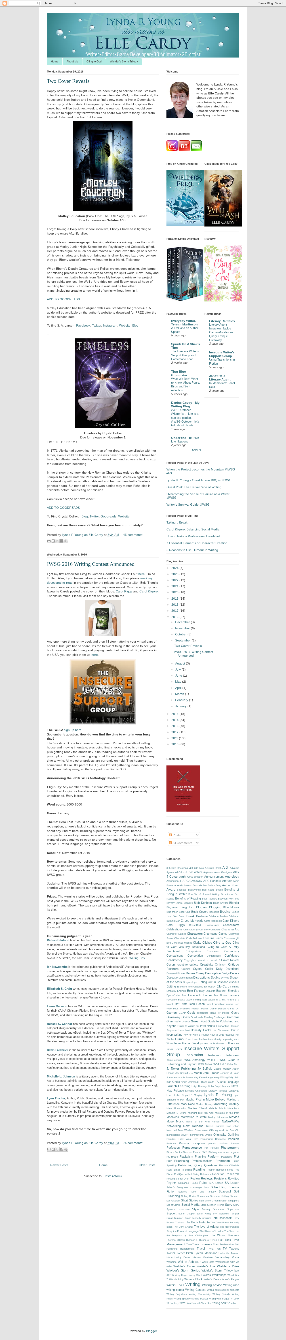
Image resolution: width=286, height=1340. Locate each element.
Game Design (218, 1008)
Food (208, 1004)
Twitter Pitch (184, 1253)
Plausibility (226, 1156)
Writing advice (212, 1285)
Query (198, 1165)
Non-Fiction (233, 1126)
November (183, 628)
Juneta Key (192, 1077)
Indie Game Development (191, 1043)
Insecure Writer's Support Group (222, 354)
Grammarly (173, 1021)
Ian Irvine (193, 1039)
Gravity (186, 1021)
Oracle (208, 1134)
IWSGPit (218, 1064)
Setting (225, 1196)
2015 (175, 714)
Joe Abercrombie (175, 1077)
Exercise (233, 990)
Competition (195, 955)
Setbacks (215, 1196)
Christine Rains (213, 938)
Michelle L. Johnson (61, 1076)
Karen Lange (206, 1077)
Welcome (171, 1262)
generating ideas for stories (213, 1012)
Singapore (233, 1200)
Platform (213, 1156)
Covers (171, 964)
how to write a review (196, 1034)
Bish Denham (203, 902)
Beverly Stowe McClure (179, 903)
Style (195, 1209)
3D (191, 868)
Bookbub (214, 911)
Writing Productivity (200, 1294)
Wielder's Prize (228, 1266)
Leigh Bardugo (199, 1086)
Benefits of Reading (188, 898)
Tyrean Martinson (205, 1253)
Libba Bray (214, 1086)
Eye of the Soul (176, 995)
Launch (171, 1086)
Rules (203, 1182)
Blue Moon (172, 911)
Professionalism (202, 1161)
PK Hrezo (172, 1156)
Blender (234, 902)
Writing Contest (195, 1289)
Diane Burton (186, 977)
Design (225, 973)
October (181, 634)
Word (199, 1275)
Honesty (196, 1030)
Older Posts (147, 1165)
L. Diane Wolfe (206, 1082)
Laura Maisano (57, 1006)
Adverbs (234, 868)
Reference (206, 1174)
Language (233, 1082)
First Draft (180, 1004)
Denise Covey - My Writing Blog (185, 404)
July (178, 669)
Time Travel (193, 1244)
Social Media (190, 1204)
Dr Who (225, 977)
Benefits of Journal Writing (203, 894)
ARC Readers (212, 881)
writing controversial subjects (223, 1290)
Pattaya (235, 1143)
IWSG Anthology (194, 1060)
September (183, 640)
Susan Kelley (203, 1213)
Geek (191, 1012)
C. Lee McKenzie (192, 920)
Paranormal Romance (213, 1139)
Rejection (218, 1174)
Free (236, 1004)
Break (190, 916)
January (181, 706)
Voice (235, 1257)
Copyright (189, 960)
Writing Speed (180, 1298)
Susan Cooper (186, 1213)
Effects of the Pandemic (190, 986)
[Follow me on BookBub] (184, 150)
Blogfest (202, 907)
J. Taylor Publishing (181, 1068)
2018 (175, 604)
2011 (175, 738)
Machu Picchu (194, 1099)
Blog (135, 325)
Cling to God (94, 61)
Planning (200, 1156)
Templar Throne (182, 1218)
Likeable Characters (196, 1090)
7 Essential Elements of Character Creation (196, 543)
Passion (233, 1139)
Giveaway (173, 1017)
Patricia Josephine (192, 1143)
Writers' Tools (175, 1285)
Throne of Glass (208, 1240)
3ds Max (199, 868)
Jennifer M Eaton (229, 1073)
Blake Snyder (220, 903)
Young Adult (219, 1303)
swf (215, 1213)
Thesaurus (192, 1240)
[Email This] (49, 541)
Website (124, 325)
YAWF (182, 1303)
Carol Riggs (124, 591)
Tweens (234, 1248)
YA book (234, 1298)
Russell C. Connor (59, 1024)
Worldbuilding (176, 1279)
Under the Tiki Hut (185, 438)
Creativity (206, 964)
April (178, 688)
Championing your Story (196, 929)
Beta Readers (209, 898)
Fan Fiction (220, 995)
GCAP (182, 1012)
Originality (219, 1134)
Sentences (203, 1196)
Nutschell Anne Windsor (179, 1130)
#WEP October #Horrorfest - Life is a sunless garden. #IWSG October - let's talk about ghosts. (185, 417)
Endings (181, 991)
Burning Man (173, 920)
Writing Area (231, 1285)
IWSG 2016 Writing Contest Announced (91, 564)
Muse (170, 1121)
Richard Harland (58, 940)
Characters (195, 933)
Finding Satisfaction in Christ (209, 999)
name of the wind (197, 1121)
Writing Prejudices (176, 1294)
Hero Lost (184, 1030)
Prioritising (181, 1161)
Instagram (110, 325)
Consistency (174, 960)
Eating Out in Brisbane (213, 982)
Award (170, 889)
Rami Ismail (173, 1169)
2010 (175, 744)
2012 (175, 732)
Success (218, 1209)
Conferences (214, 955)
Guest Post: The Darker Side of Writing (193, 487)
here (141, 574)
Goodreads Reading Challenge (208, 1017)
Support (171, 1213)
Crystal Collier (203, 968)
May (178, 681)
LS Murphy (195, 1095)
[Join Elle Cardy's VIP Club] (196, 150)
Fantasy (234, 995)
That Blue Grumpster (179, 373)
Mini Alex (209, 1112)
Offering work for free (221, 1130)
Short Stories (189, 1200)
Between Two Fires (228, 898)
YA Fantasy (172, 1303)
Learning (184, 1086)
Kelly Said (233, 1077)
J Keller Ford (232, 1064)
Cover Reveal (230, 960)
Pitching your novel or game (223, 1152)
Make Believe (215, 1099)
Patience (171, 1143)
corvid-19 (215, 960)
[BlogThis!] (53, 541)
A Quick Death (213, 868)
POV (169, 1161)
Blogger (151, 1331)
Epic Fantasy (196, 990)
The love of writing (206, 1226)
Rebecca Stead (224, 1169)
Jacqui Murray (222, 1068)
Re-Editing (186, 1169)
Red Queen (180, 1174)
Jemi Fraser (211, 1073)
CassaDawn (212, 925)
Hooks (207, 1030)
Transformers (187, 1248)
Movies (234, 1117)
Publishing (185, 1165)
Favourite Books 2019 (179, 999)
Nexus (209, 1126)
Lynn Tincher (56, 1098)
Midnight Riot (195, 1112)
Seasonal (225, 1191)
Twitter (96, 325)
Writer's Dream (212, 1279)
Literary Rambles (222, 321)
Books (225, 911)
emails (235, 986)
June (179, 675)
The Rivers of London (211, 1231)
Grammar (232, 1017)
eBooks (234, 982)
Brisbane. (234, 916)
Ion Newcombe (57, 966)
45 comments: (133, 534)
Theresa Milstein (175, 1240)
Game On (233, 1008)
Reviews (207, 1178)
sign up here (73, 730)
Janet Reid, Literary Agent (220, 377)
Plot (236, 1156)
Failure (207, 995)
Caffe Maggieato (213, 920)
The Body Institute (197, 1222)
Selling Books (188, 1196)
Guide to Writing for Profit (191, 1026)
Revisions (220, 1178)
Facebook (83, 325)
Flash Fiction (196, 1004)
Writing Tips (137, 958)
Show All (196, 450)
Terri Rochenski (222, 1218)
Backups (182, 889)
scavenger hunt (199, 1187)
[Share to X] (57, 541)
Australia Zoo (200, 885)
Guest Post (199, 1021)
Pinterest (187, 1152)
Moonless (172, 1117)
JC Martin (195, 1073)
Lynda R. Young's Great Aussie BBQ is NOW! (198, 480)
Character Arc (230, 929)
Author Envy (214, 885)
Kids (168, 1082)
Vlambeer (208, 1257)
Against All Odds (175, 872)
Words (207, 1275)
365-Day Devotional (177, 868)
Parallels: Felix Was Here (182, 1139)
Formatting (218, 1004)
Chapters (215, 929)
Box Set (171, 916)
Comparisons (174, 955)
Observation (201, 1130)
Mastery (234, 1104)
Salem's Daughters (177, 1187)
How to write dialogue (222, 1034)
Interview (232, 1055)
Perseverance (192, 1147)
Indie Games (217, 1043)
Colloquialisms (193, 951)
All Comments (182, 843)
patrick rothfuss (218, 1143)
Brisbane (202, 916)
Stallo (203, 1204)
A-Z (225, 868)
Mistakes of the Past (227, 1112)
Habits (211, 1026)
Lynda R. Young (217, 1095)
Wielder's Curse (184, 1266)
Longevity (234, 1090)
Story (228, 1204)
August (180, 663)
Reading (199, 1169)
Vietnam (197, 1257)
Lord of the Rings (177, 1095)
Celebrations (174, 929)
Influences (232, 1043)
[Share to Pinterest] (66, 541)
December (183, 622)
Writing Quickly (221, 1294)
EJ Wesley (210, 986)
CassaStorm (231, 925)
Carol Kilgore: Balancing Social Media (192, 529)
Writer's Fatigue (230, 1279)
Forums (229, 1004)
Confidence (232, 955)
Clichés (207, 942)
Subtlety (206, 1209)
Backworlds (194, 889)
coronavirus (202, 960)
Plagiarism (186, 1156)
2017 (175, 610)
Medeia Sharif (197, 1108)
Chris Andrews (194, 938)
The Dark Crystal (183, 1226)
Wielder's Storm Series (183, 1270)
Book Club (184, 911)
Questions (210, 1165)
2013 (175, 726)
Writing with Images (219, 1298)
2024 (175, 568)
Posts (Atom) (112, 1176)
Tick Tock (224, 1240)
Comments (213, 951)
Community (231, 951)
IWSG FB (212, 1060)
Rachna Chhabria (229, 1165)
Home (54, 61)
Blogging (215, 907)
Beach (219, 889)
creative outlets (187, 964)
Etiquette (210, 991)
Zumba (232, 1303)
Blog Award (172, 907)
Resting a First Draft (177, 1178)
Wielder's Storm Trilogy (124, 61)
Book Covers (199, 911)
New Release (193, 1126)
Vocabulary (222, 1257)
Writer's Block (193, 1279)
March (180, 694)
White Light (208, 1262)
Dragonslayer (190, 982)
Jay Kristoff (181, 1073)
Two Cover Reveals (68, 81)
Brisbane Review (218, 916)
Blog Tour (188, 907)
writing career (175, 1289)
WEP (197, 1262)
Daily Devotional (227, 968)
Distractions (201, 977)
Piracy (196, 1152)
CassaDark (195, 925)
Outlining (233, 1134)
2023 (175, 574)
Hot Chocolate (221, 1030)
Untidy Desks (183, 1257)
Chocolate (179, 938)
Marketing (220, 1104)
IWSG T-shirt (205, 1064)
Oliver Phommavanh (192, 1134)
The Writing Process (224, 1235)
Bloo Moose (231, 907)
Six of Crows (173, 1204)
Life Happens (179, 441)
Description (213, 973)
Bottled (235, 911)
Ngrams (220, 1126)
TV (225, 1248)
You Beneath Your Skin (199, 1303)
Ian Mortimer (206, 1039)
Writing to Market (198, 1298)
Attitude (227, 881)
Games (171, 1012)
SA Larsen (232, 1182)
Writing (192, 1284)
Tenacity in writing (201, 1218)
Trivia (210, 1248)
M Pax (180, 1099)
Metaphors (233, 1108)
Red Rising (193, 1174)
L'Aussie (220, 1082)
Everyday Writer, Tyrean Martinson (184, 322)
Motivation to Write (194, 1117)
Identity (218, 1039)
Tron (218, 1248)
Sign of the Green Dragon (213, 1200)
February (182, 700)
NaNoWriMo (230, 1121)
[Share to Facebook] (61, 541)
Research (232, 1174)
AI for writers (193, 872)
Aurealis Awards (183, 885)
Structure (183, 1209)
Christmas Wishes (182, 942)
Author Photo (230, 885)
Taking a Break (176, 522)
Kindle (176, 1082)
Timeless (206, 1244)
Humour (181, 1039)
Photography (230, 1147)
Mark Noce (188, 1104)
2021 (175, 586)
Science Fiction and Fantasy (197, 1191)
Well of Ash (186, 1261)
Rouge (194, 1183)
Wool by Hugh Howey (184, 1275)
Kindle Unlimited (189, 1082)
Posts (176, 835)
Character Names (176, 933)
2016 (175, 617)
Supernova (233, 1209)
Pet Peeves (211, 1147)
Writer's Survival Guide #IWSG (188, 504)
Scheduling (218, 1187)
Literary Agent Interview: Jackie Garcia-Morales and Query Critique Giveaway (221, 332)
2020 (175, 592)
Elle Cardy (224, 986)
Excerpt (221, 990)
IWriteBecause (174, 1060)
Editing (171, 986)
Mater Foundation (176, 1108)
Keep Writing (221, 1077)
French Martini (199, 1008)
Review (195, 1178)
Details (234, 973)
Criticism (220, 964)
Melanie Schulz (217, 1108)
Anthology (232, 876)
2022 (175, 580)
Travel (201, 1248)
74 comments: (133, 1143)
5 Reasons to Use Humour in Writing (192, 550)
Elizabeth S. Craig (59, 988)
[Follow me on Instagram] (172, 150)
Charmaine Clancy (215, 933)
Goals (185, 1017)
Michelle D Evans (176, 1112)
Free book (172, 1008)
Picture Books (174, 1152)
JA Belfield (205, 1068)
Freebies (185, 1008)
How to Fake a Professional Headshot (193, 536)
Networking (173, 1126)
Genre (235, 1012)
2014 (175, 720)
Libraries (225, 1086)
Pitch (204, 1152)
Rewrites (233, 1178)
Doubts (215, 977)
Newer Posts (59, 1165)
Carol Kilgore (148, 591)
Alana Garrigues (223, 872)
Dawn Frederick (57, 1050)
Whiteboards (222, 1262)
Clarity (197, 942)
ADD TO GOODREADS (63, 299)
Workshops (219, 1275)
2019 (175, 598)
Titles (216, 1244)
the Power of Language (186, 1231)
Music (180, 1121)
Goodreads (108, 516)
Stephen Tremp (215, 1204)
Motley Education (218, 1117)
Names (216, 1121)
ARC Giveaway (192, 881)
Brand (182, 916)
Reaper (211, 1169)
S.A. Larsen (216, 1183)
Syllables (224, 1213)
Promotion (222, 1161)
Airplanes (208, 872)
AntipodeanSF (174, 881)
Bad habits (208, 889)
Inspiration (194, 1055)
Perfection (173, 1147)
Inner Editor (174, 1049)
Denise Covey (195, 973)
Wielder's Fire (206, 1266)
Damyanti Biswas (175, 973)
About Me (72, 61)
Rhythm (171, 1182)
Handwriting (222, 1026)
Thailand (179, 1222)
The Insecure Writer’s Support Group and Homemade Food (185, 355)
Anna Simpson (195, 876)
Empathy (171, 991)
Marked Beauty (204, 1104)
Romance (183, 1183)
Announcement (214, 876)
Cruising (185, 969)
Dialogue (172, 977)
